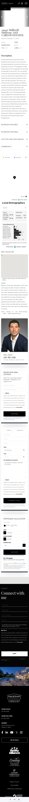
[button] (2, 17)
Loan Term (6, 522)
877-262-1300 (5, 718)
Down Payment (7, 536)
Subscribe (14, 414)
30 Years (8, 525)
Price (4, 530)
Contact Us (9, 430)
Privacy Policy (19, 407)
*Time (4, 453)
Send (14, 653)
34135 (4, 313)
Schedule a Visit (20, 430)
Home (3, 311)
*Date (4, 447)
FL (13, 311)
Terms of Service (10, 506)
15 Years (15, 525)
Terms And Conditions (14, 789)
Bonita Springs (23, 311)
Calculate (14, 552)
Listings (8, 311)
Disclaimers (14, 785)
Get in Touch (14, 740)
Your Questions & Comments (10, 460)
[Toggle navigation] (26, 3)
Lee (16, 311)
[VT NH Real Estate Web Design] (17, 796)
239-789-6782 (19, 3)
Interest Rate (7, 542)
